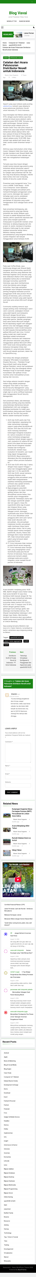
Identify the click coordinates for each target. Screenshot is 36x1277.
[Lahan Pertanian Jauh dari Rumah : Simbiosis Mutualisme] (15, 35)
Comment (9, 742)
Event (6, 58)
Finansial (6, 1109)
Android (6, 1053)
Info (5, 1137)
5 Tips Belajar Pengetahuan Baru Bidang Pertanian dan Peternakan (21, 974)
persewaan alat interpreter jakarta (21, 989)
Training (6, 1245)
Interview (7, 1149)
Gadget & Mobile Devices (12, 1117)
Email (7, 774)
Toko (5, 1241)
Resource (7, 1221)
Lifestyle (6, 1161)
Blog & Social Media (10, 1065)
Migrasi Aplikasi (9, 1169)
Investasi (7, 1153)
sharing (6, 1225)
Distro (6, 1089)
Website (8, 782)
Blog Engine (7, 1069)
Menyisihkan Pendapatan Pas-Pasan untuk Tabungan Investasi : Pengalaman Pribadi (21, 1016)
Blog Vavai (18, 13)
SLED (26, 641)
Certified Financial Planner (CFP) (14, 905)
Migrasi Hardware (9, 1181)
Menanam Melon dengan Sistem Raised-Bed (18, 919)
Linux (5, 1165)
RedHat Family (8, 1213)
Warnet (6, 1257)
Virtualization (8, 1253)
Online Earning (8, 1197)
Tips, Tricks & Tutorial (11, 1237)
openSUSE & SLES (16, 58)
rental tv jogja (14, 972)
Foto (5, 1113)
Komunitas (7, 1157)
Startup (6, 1229)
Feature (6, 1105)
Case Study (7, 1073)
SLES (6, 645)
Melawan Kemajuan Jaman (12, 915)
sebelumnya (7, 106)
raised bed (7, 1209)
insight (6, 1141)
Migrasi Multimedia (10, 1185)
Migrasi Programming (10, 1189)
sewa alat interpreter (17, 950)
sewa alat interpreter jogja (18, 1011)
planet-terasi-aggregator (12, 641)
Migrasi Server (8, 1193)
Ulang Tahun (17, 850)
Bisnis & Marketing (10, 1061)
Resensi (6, 1217)
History (6, 1125)
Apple (5, 1057)
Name (7, 766)
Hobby (6, 1129)
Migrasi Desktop (9, 1177)
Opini (5, 1205)
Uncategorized (8, 1249)
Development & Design (11, 1085)
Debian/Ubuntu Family (11, 1081)
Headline (6, 1121)
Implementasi (8, 1133)
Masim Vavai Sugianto (11, 75)
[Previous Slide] (31, 1)
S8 (11, 933)
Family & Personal (9, 1101)
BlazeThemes (22, 1269)
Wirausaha (7, 1261)
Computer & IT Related (11, 1077)
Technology (7, 1233)
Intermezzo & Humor (10, 1145)
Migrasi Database (9, 1173)
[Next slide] (34, 1)
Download (7, 1093)
